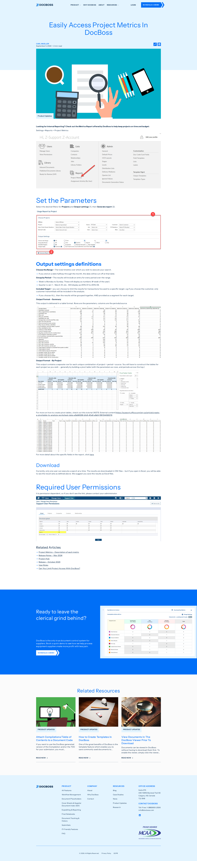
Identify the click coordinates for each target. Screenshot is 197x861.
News (115, 799)
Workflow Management (71, 795)
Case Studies (118, 795)
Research (117, 807)
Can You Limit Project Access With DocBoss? (59, 568)
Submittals (66, 825)
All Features (66, 790)
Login (133, 5)
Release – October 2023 (49, 562)
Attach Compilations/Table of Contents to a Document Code (54, 738)
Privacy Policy (106, 853)
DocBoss (44, 5)
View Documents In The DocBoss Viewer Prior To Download (136, 740)
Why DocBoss (89, 5)
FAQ (63, 833)
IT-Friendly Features (70, 829)
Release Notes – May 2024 (50, 555)
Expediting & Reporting (71, 810)
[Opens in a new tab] (159, 45)
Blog (115, 790)
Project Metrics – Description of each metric (59, 552)
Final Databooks (68, 814)
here (92, 454)
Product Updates (120, 803)
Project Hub (44, 559)
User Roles (43, 565)
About (101, 5)
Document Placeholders (71, 799)
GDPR (116, 853)
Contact (90, 799)
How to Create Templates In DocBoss (95, 738)
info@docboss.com (146, 810)
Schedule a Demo (151, 5)
